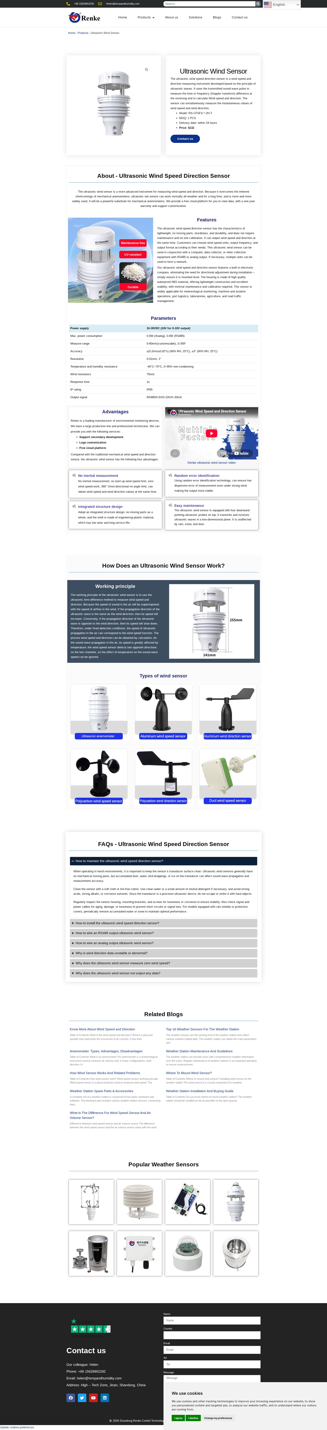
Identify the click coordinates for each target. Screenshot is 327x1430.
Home (122, 17)
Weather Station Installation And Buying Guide (199, 1091)
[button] (147, 70)
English (278, 5)
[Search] (258, 3)
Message (169, 1372)
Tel (165, 1357)
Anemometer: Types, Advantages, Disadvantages (106, 1051)
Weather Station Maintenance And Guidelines (199, 1051)
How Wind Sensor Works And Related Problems (105, 1073)
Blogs (217, 17)
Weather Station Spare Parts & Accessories (101, 1091)
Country (168, 1328)
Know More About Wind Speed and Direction (102, 1029)
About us (171, 17)
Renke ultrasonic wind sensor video (212, 462)
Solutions (195, 17)
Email (167, 1343)
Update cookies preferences (17, 1427)
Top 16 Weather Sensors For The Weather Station (202, 1029)
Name (167, 1313)
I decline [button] (193, 1418)
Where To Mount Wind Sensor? (189, 1073)
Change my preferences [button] (218, 1418)
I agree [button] (178, 1418)
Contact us (240, 17)
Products (144, 17)
